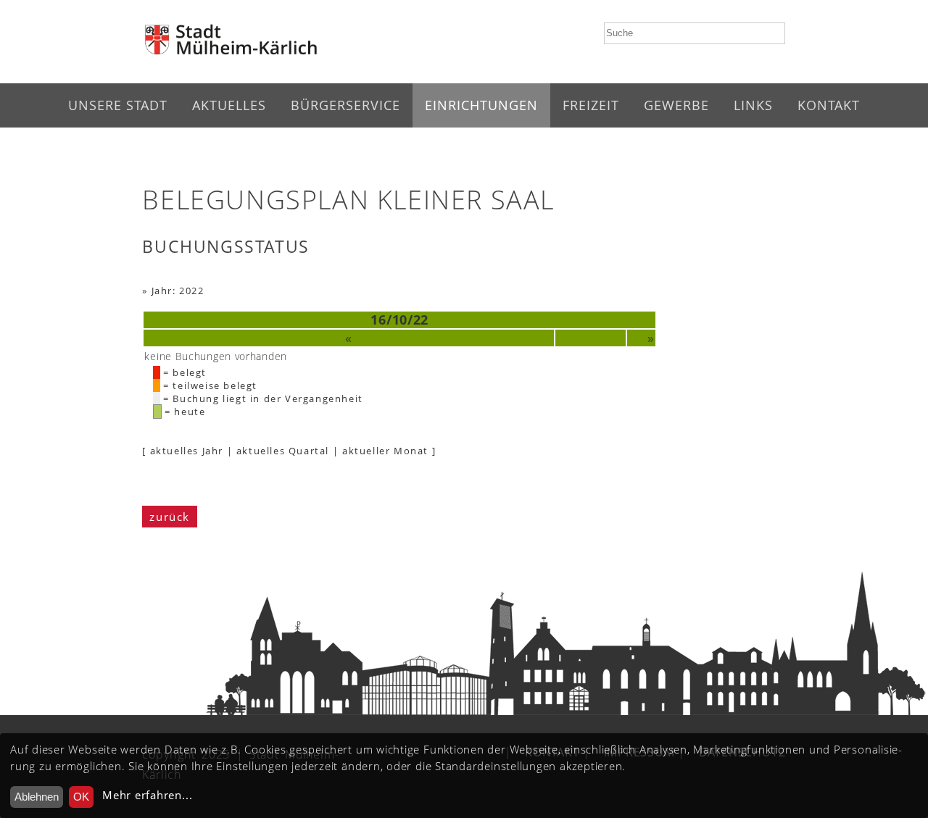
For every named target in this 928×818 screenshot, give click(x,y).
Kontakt (829, 105)
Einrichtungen (481, 105)
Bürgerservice (345, 105)
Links (753, 105)
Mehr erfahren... (147, 795)
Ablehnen (36, 796)
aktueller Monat (385, 450)
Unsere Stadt (117, 105)
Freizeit (591, 105)
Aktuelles (229, 105)
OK (81, 796)
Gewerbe (676, 105)
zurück (169, 516)
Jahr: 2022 (178, 290)
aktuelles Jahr (186, 450)
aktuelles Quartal (282, 450)
